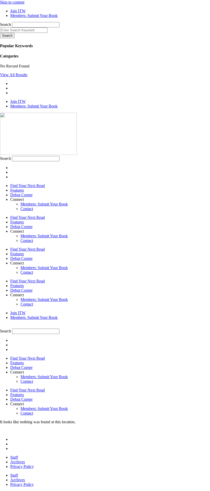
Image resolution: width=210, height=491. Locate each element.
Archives (17, 462)
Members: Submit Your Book (44, 204)
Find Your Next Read (27, 185)
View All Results (13, 75)
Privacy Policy (22, 466)
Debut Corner (21, 195)
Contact (26, 209)
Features (17, 190)
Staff (14, 457)
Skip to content (12, 2)
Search (5, 24)
